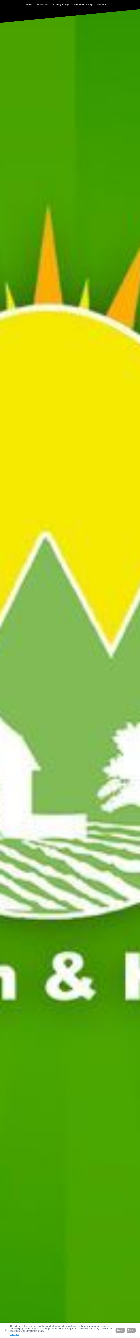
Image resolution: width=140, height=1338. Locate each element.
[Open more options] (112, 4)
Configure (14, 1334)
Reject (131, 1330)
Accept (120, 1330)
